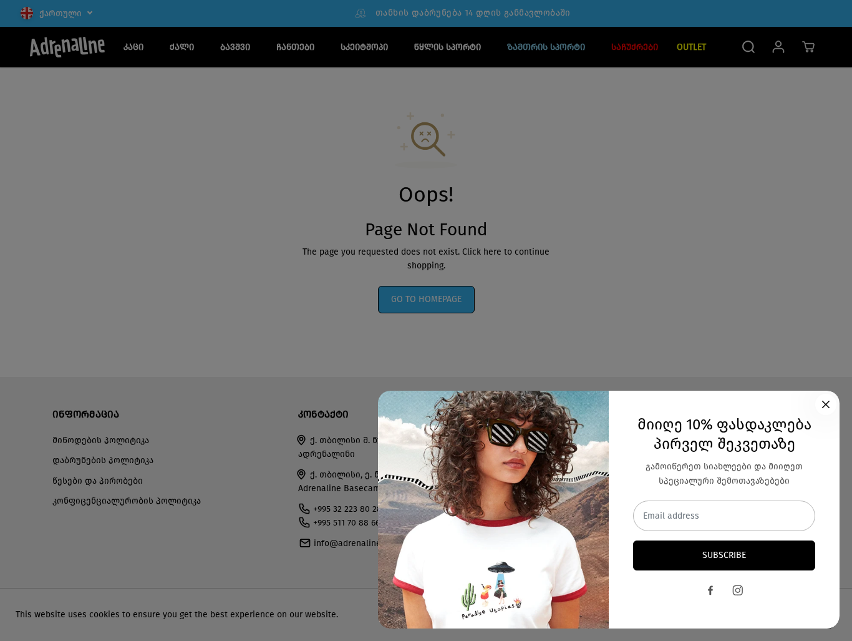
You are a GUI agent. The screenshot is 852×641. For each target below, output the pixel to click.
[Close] (826, 404)
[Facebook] (710, 590)
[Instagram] (738, 590)
